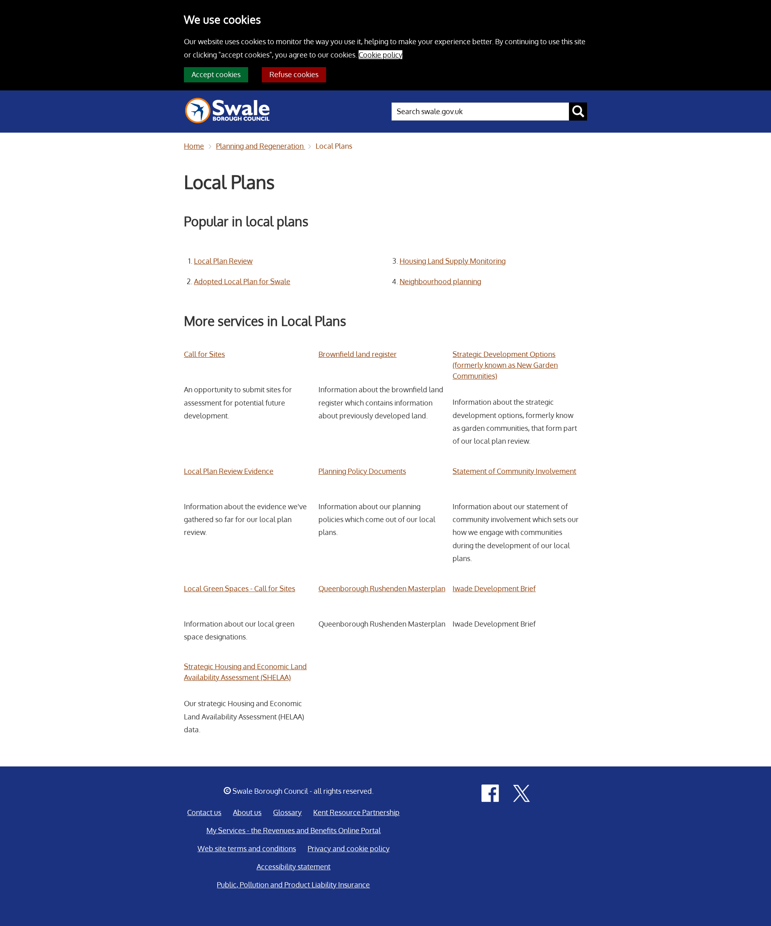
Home (194, 145)
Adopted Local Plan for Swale (242, 281)
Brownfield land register (357, 354)
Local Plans (334, 145)
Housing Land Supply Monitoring (453, 260)
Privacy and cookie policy (349, 848)
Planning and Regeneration (260, 145)
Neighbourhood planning (440, 281)
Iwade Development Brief (494, 588)
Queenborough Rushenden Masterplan (381, 588)
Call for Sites (204, 354)
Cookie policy (380, 54)
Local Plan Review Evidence (228, 471)
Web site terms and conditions (247, 848)
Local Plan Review (223, 260)
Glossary (287, 812)
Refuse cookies (293, 74)
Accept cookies (216, 74)
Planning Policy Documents (362, 471)
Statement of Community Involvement (514, 471)
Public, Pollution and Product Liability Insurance (293, 884)
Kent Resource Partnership (356, 812)
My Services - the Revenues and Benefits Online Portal (293, 830)
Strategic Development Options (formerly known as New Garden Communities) (505, 365)
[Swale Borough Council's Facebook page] (490, 792)
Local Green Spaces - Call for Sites (239, 588)
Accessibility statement (293, 866)
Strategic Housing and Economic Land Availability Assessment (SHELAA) (245, 672)
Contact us (204, 812)
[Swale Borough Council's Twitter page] (521, 792)
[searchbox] (480, 111)
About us (247, 812)
